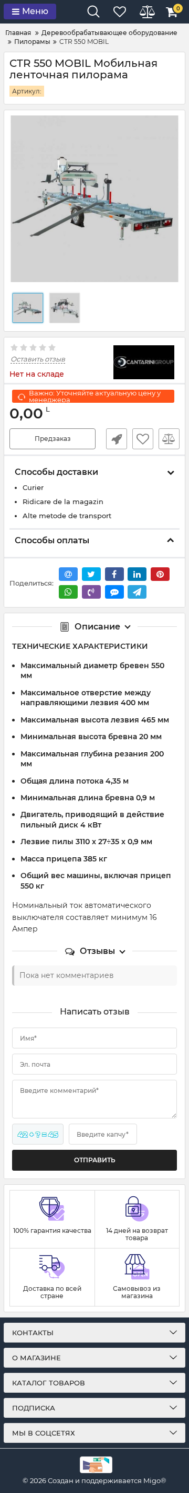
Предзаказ (53, 438)
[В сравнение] (169, 438)
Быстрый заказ (116, 438)
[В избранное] (142, 438)
